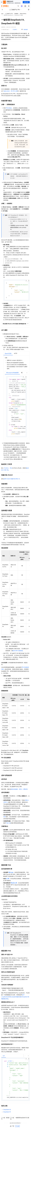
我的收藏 (26, 29)
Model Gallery (23, 13)
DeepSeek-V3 (7, 1109)
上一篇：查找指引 (5, 1118)
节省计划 (8, 823)
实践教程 (16, 13)
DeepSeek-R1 (7, 1112)
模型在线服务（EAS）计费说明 (19, 789)
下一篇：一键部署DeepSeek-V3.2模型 (19, 1118)
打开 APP (26, 2)
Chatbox (6, 468)
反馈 (18, 1126)
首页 (2, 13)
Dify (11, 468)
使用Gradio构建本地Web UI (12, 479)
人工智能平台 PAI (9, 13)
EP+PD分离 (14, 91)
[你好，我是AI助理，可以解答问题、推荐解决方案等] (21, 6)
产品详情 (15, 29)
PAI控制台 (9, 108)
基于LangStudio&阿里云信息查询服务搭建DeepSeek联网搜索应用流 (15, 997)
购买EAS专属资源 (18, 650)
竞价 (4, 816)
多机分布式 (7, 91)
